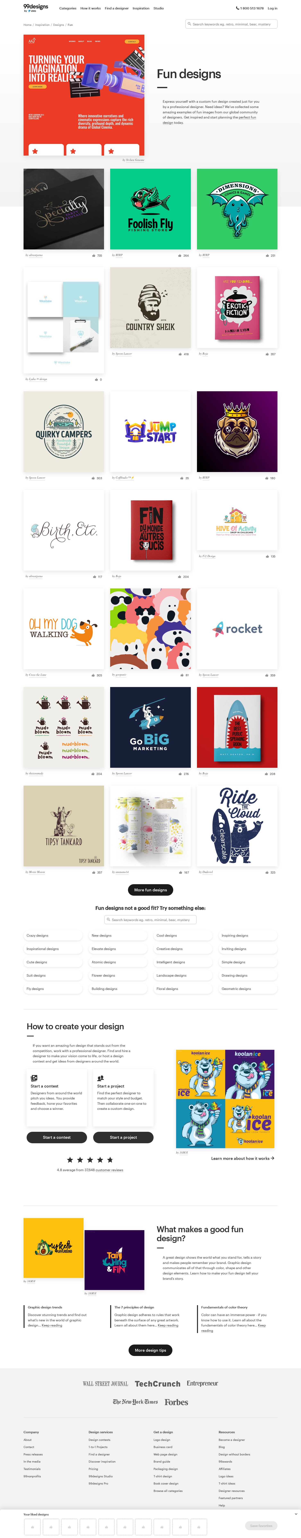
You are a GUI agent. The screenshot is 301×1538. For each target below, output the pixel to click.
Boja (205, 353)
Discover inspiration (102, 1461)
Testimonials (32, 1469)
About (28, 1439)
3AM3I (184, 1152)
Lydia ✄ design (38, 379)
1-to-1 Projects (98, 1447)
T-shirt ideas (227, 1483)
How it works (90, 8)
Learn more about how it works (240, 1158)
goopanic (121, 674)
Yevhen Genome (135, 160)
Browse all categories (168, 1490)
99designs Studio (101, 1476)
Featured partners (231, 1498)
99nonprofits (32, 1476)
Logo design (162, 1439)
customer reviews (109, 1170)
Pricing (93, 1469)
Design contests (99, 1439)
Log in (272, 8)
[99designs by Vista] (36, 8)
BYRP (119, 255)
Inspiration (141, 8)
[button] (296, 1514)
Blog (222, 1447)
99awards (225, 1461)
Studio (159, 8)
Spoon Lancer (124, 353)
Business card (163, 1447)
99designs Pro (98, 1483)
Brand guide (162, 1461)
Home (28, 24)
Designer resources (232, 1490)
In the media (32, 1461)
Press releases (33, 1454)
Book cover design (166, 1483)
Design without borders (234, 1454)
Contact (29, 1447)
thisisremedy (36, 773)
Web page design (165, 1454)
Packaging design (166, 1469)
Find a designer (117, 8)
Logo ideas (226, 1476)
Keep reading (52, 1325)
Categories (67, 8)
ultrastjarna (36, 255)
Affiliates (225, 1469)
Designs (59, 24)
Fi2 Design (209, 556)
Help (222, 1505)
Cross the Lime (37, 675)
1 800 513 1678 (252, 8)
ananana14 (122, 872)
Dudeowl (208, 872)
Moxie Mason (37, 872)
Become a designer (232, 1439)
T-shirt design (163, 1476)
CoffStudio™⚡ (125, 477)
